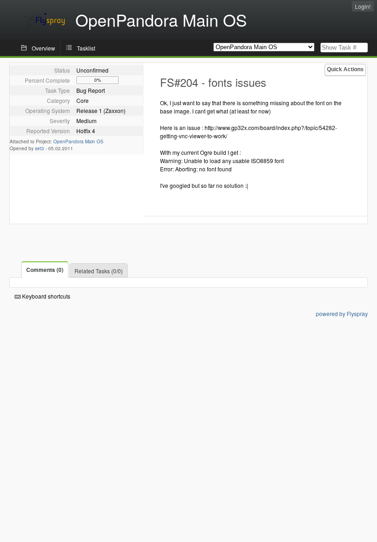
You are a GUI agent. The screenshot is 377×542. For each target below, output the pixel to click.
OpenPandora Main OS (78, 141)
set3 (39, 148)
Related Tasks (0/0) (98, 271)
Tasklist (86, 48)
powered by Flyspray (342, 313)
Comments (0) (44, 269)
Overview (43, 48)
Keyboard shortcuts (45, 296)
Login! (363, 6)
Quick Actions (345, 69)
